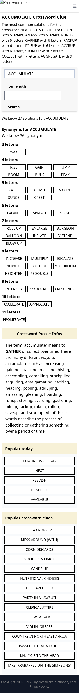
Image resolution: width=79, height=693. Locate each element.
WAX (13, 151)
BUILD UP (39, 266)
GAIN (39, 167)
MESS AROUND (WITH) (39, 539)
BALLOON (14, 235)
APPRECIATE (39, 304)
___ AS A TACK (39, 617)
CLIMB (39, 190)
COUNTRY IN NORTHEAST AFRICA (39, 636)
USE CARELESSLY (39, 588)
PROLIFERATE (14, 319)
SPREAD (39, 213)
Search (14, 106)
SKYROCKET (39, 288)
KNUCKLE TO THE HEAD (39, 655)
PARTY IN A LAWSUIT (39, 597)
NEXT (39, 470)
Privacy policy (39, 686)
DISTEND (65, 235)
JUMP (65, 167)
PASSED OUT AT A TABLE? (39, 646)
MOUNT (65, 190)
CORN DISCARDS (39, 549)
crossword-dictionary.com (57, 682)
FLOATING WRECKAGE (40, 461)
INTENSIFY (13, 288)
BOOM (13, 174)
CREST (39, 197)
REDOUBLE (39, 273)
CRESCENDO (65, 288)
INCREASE (14, 258)
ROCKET (65, 213)
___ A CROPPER (39, 530)
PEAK (65, 174)
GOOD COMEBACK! (40, 559)
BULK (39, 174)
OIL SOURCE (39, 490)
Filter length (15, 86)
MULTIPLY (39, 258)
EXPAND (13, 213)
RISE (13, 167)
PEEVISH (39, 480)
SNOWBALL (13, 266)
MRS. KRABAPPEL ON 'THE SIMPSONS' (39, 665)
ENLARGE (39, 228)
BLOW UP (14, 243)
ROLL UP (14, 228)
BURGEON (65, 228)
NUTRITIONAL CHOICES (39, 578)
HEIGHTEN (14, 273)
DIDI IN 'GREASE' (39, 626)
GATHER (13, 351)
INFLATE (39, 235)
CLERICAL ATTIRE (39, 607)
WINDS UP (39, 568)
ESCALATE (65, 258)
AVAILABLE (39, 499)
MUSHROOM (65, 266)
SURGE (14, 197)
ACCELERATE (14, 304)
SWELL (13, 190)
